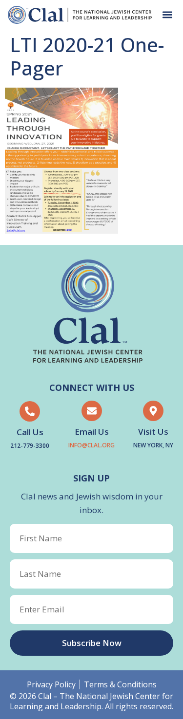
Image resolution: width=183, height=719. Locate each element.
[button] (167, 15)
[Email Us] (91, 411)
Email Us (92, 431)
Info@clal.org (91, 445)
